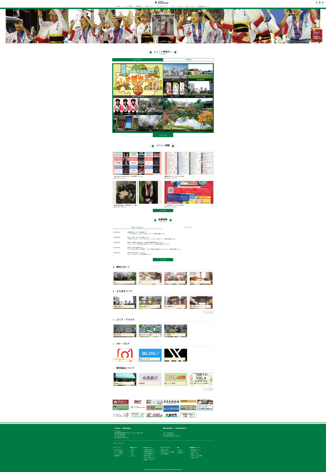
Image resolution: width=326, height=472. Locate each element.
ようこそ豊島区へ (119, 452)
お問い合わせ (194, 457)
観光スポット (133, 447)
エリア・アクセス (165, 447)
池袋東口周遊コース (149, 450)
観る (133, 450)
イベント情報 (118, 453)
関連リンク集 (194, 453)
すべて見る (163, 210)
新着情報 (117, 455)
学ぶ (133, 452)
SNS (178, 447)
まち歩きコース (147, 447)
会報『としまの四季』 (197, 455)
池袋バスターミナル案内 (167, 452)
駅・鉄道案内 (164, 453)
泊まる (133, 455)
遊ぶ (133, 453)
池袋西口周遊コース (149, 452)
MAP (141, 433)
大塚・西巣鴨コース (149, 453)
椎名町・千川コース (149, 459)
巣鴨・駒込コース (149, 455)
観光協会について (194, 447)
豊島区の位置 (164, 450)
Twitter (180, 450)
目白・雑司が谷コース (150, 457)
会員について (194, 452)
